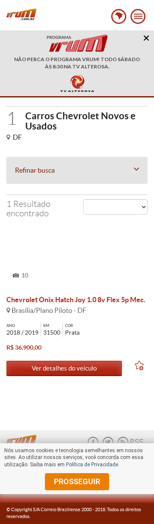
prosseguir (77, 481)
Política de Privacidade (92, 465)
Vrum (21, 14)
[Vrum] (23, 438)
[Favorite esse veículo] (141, 367)
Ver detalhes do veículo (64, 368)
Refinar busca (35, 170)
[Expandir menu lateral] (137, 16)
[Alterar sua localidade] (118, 16)
